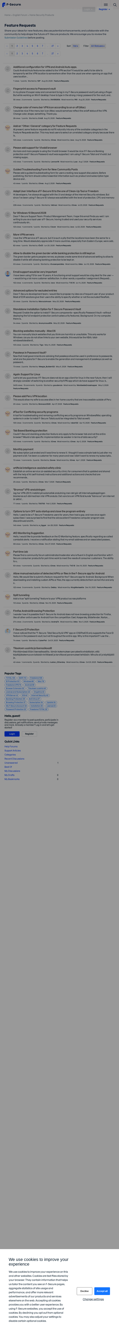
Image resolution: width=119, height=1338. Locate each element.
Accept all (102, 1291)
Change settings (93, 1299)
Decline (84, 1291)
